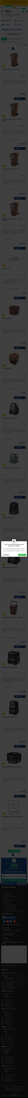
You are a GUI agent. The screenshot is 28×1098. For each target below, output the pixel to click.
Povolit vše (21, 554)
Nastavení (6, 554)
